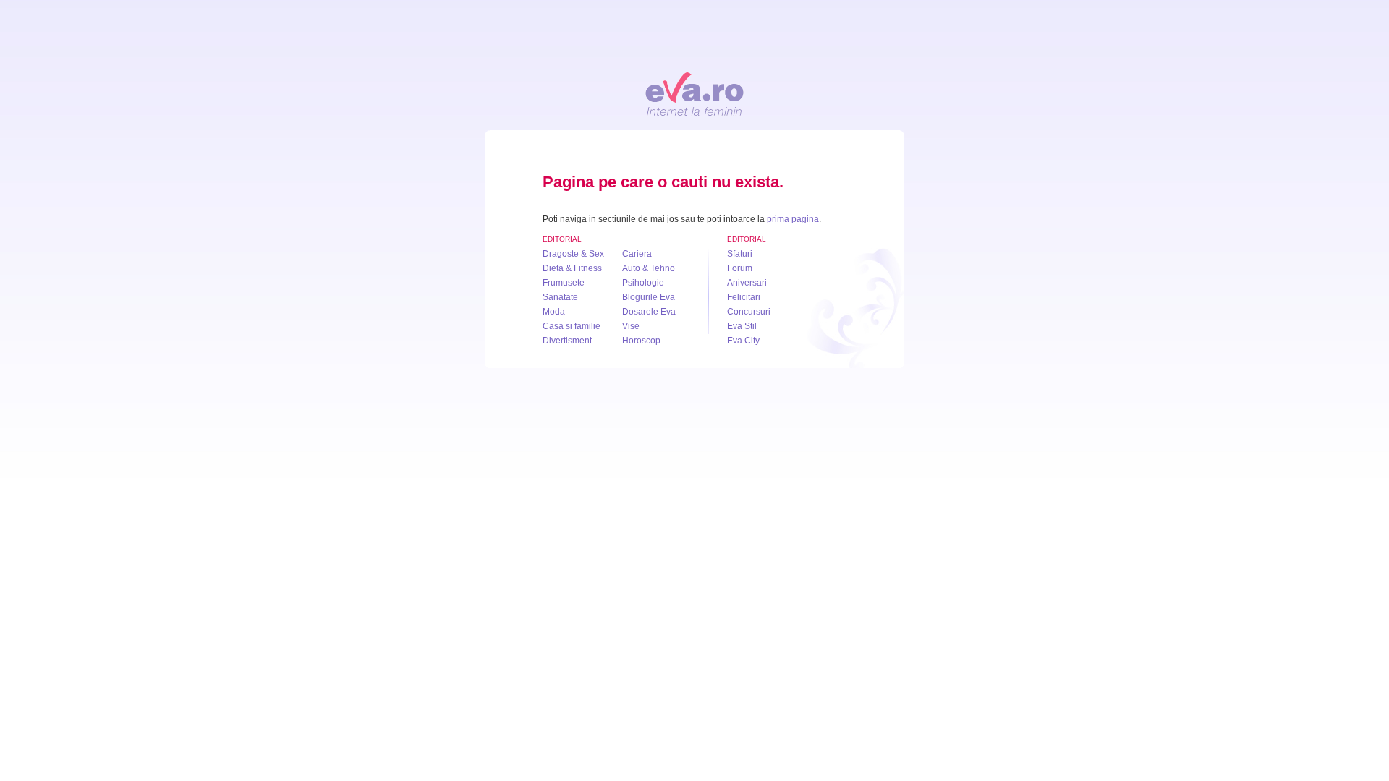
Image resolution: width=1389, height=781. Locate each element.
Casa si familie (571, 326)
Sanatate (560, 297)
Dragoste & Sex (573, 254)
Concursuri (748, 312)
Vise (631, 326)
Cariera (637, 254)
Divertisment (567, 341)
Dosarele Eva (649, 312)
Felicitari (743, 297)
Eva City (743, 341)
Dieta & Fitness (572, 268)
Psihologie (643, 283)
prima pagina (793, 219)
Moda (554, 312)
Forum (739, 268)
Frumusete (564, 283)
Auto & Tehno (648, 268)
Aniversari (747, 283)
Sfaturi (739, 254)
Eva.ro (694, 94)
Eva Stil (742, 326)
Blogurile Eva (648, 297)
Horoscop (641, 341)
